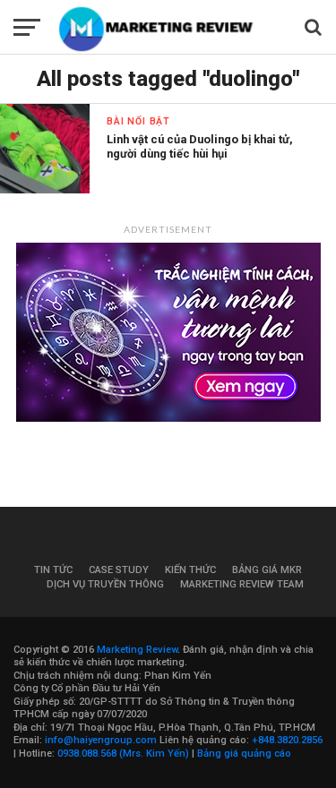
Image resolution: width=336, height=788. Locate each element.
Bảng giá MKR (267, 570)
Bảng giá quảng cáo (244, 753)
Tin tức (53, 570)
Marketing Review (137, 649)
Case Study (119, 570)
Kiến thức (190, 570)
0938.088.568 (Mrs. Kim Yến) (123, 753)
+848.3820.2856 (287, 740)
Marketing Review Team (242, 584)
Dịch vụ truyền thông (105, 584)
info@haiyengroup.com (101, 740)
